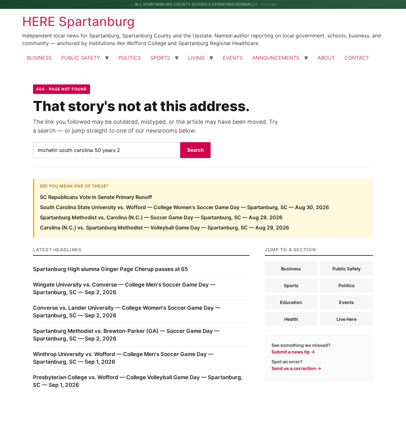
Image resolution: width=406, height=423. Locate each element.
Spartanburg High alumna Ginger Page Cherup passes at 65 (110, 269)
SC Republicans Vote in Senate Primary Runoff (96, 197)
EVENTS (233, 58)
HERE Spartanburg (78, 21)
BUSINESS (39, 58)
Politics (346, 285)
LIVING (196, 58)
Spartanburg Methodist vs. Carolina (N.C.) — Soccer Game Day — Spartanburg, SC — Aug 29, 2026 (161, 217)
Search (195, 150)
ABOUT (326, 58)
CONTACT (356, 58)
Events (346, 302)
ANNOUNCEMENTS (275, 58)
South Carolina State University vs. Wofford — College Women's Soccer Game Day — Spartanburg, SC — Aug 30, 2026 (184, 207)
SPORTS (160, 58)
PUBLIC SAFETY (80, 58)
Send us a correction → (296, 368)
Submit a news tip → (293, 351)
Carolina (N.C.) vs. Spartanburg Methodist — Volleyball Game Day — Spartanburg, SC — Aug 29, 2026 (164, 227)
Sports (291, 285)
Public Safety (346, 268)
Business (291, 268)
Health (291, 319)
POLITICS (129, 58)
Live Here (347, 319)
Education (291, 302)
